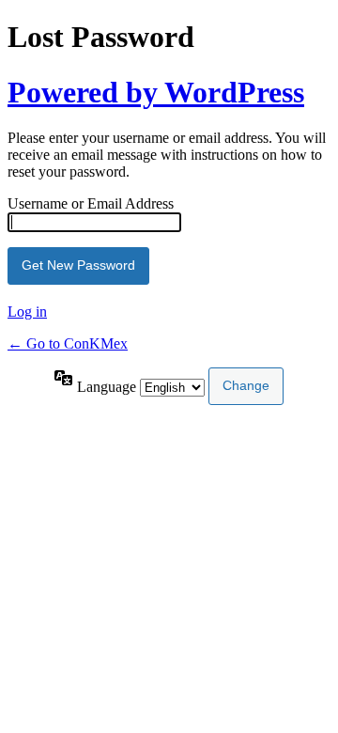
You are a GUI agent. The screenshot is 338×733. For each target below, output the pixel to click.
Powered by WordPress (156, 92)
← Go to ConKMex (68, 343)
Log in (27, 312)
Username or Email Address (91, 203)
